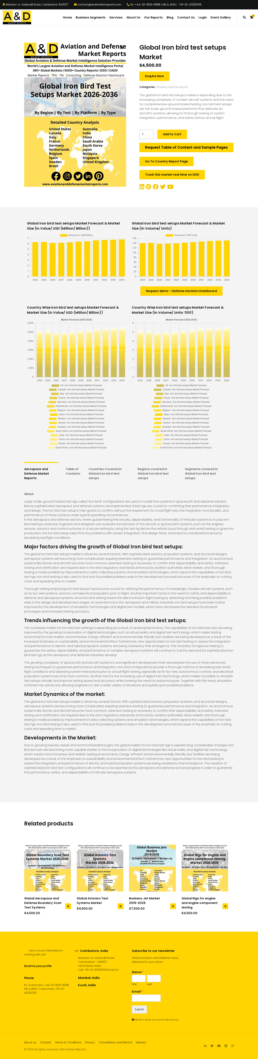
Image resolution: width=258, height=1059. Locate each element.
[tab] (41, 473)
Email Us (112, 970)
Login (203, 17)
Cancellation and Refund (115, 1042)
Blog (170, 17)
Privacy (90, 1042)
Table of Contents (73, 471)
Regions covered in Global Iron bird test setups (153, 473)
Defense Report (178, 87)
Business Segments (91, 17)
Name (138, 972)
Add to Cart (172, 134)
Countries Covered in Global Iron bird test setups (105, 473)
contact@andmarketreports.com (99, 4)
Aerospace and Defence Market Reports (36, 473)
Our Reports (153, 17)
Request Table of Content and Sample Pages (186, 147)
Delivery (141, 1042)
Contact (45, 1042)
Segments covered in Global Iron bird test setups (201, 473)
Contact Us (186, 17)
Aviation (161, 87)
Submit (139, 1009)
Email (137, 992)
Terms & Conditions (68, 1042)
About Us (133, 17)
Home (67, 17)
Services (116, 17)
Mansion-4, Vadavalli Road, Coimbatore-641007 (37, 4)
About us (30, 1042)
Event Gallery (221, 17)
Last (149, 984)
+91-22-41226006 (95, 970)
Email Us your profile (38, 966)
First (134, 984)
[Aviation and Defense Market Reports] (17, 18)
